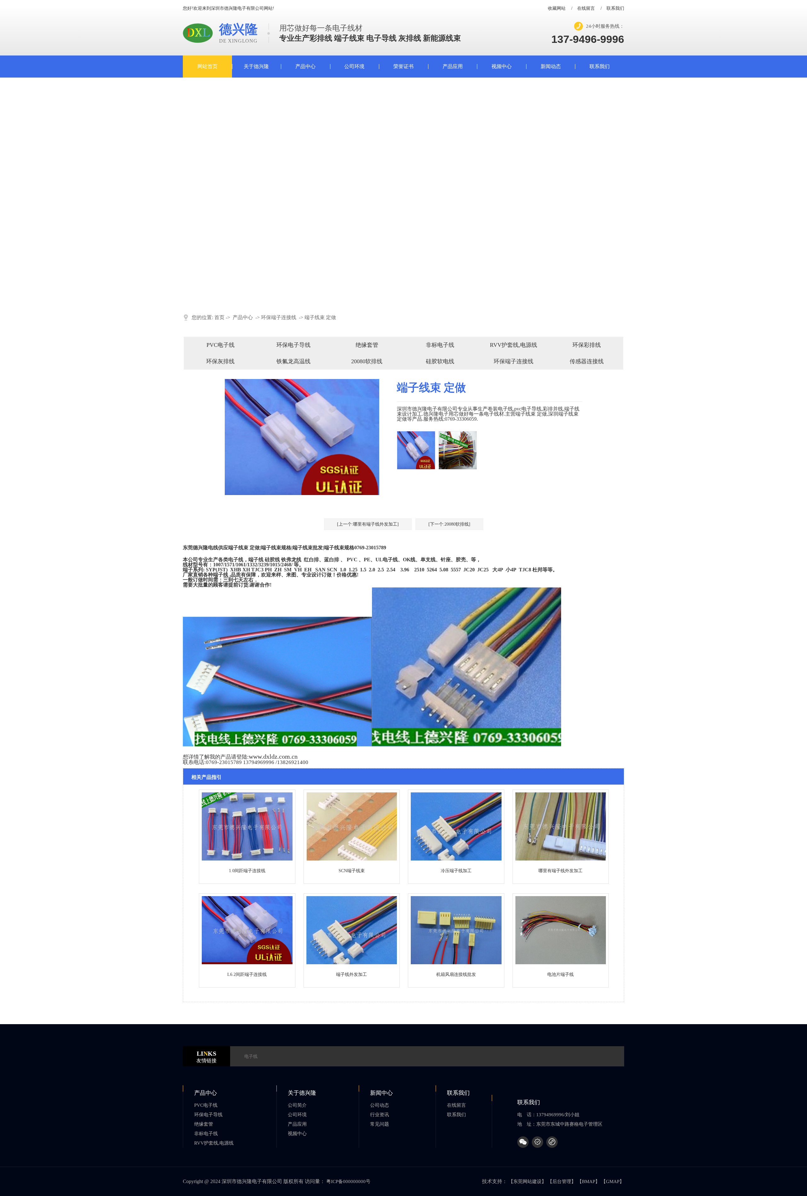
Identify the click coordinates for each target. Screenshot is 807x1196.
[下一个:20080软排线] (449, 524)
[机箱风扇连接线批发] (456, 962)
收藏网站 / (560, 8)
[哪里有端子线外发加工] (560, 859)
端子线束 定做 (320, 317)
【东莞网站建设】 (527, 1181)
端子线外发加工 (351, 974)
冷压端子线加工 (456, 870)
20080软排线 (366, 361)
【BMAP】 (588, 1181)
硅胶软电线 (440, 361)
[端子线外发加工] (351, 962)
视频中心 (501, 66)
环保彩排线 (586, 345)
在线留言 (456, 1105)
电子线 (251, 1056)
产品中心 (305, 66)
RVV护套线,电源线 (513, 345)
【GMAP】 (612, 1181)
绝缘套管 (367, 345)
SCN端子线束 (352, 870)
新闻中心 (381, 1093)
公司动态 (379, 1105)
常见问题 (379, 1124)
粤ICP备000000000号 (348, 1181)
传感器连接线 (587, 361)
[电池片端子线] (560, 962)
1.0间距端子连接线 (247, 870)
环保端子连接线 (278, 317)
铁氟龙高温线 (293, 361)
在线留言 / (589, 8)
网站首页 (207, 66)
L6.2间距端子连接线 (247, 974)
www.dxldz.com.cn (273, 756)
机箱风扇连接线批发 (456, 974)
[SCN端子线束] (351, 859)
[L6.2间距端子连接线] (247, 962)
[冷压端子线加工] (456, 859)
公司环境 (354, 66)
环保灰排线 (220, 361)
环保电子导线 (293, 345)
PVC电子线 (220, 345)
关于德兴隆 (256, 66)
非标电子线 (440, 345)
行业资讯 (379, 1114)
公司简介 (297, 1105)
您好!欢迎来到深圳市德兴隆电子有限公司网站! (228, 8)
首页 (219, 317)
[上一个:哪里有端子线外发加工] (368, 524)
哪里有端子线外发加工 (560, 870)
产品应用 (453, 66)
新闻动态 (551, 66)
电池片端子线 (560, 974)
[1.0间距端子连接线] (247, 859)
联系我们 (615, 8)
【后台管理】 (562, 1181)
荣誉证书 (403, 66)
